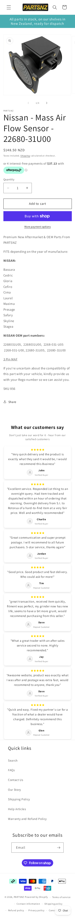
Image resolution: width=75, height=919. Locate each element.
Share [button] (12, 402)
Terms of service (61, 897)
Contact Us (15, 780)
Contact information (28, 903)
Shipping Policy (19, 799)
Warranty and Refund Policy (27, 819)
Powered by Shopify (36, 897)
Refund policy (16, 910)
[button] (9, 7)
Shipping (25, 155)
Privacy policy (36, 910)
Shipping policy (53, 903)
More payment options (37, 226)
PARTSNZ (19, 897)
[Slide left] (28, 102)
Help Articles (17, 809)
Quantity (9, 179)
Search (13, 760)
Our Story (14, 790)
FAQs (11, 770)
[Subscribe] (58, 847)
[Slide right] (46, 102)
